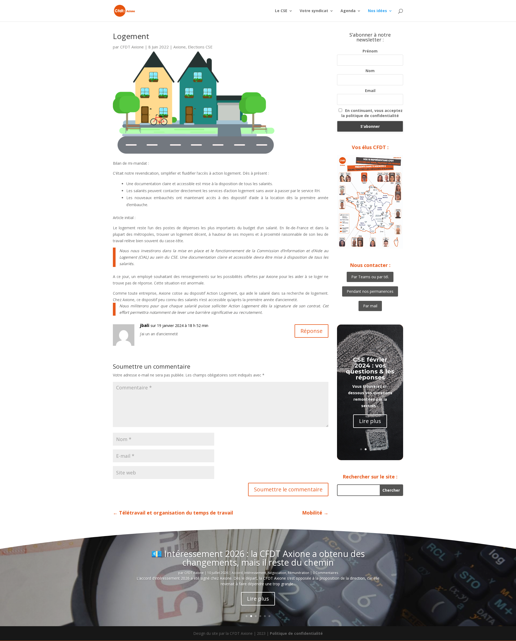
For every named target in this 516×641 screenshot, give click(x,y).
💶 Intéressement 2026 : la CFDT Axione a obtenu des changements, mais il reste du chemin (258, 558)
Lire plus (370, 421)
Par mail (370, 305)
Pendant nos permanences (370, 291)
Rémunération (298, 572)
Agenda (348, 11)
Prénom (370, 51)
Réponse (311, 330)
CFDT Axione (132, 47)
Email (370, 90)
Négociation (277, 572)
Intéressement (255, 572)
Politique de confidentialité (296, 633)
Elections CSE (200, 47)
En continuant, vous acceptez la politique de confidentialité (372, 113)
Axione (179, 47)
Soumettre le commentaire (288, 489)
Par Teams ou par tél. (370, 276)
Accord (237, 572)
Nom (370, 70)
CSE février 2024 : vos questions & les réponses (370, 368)
